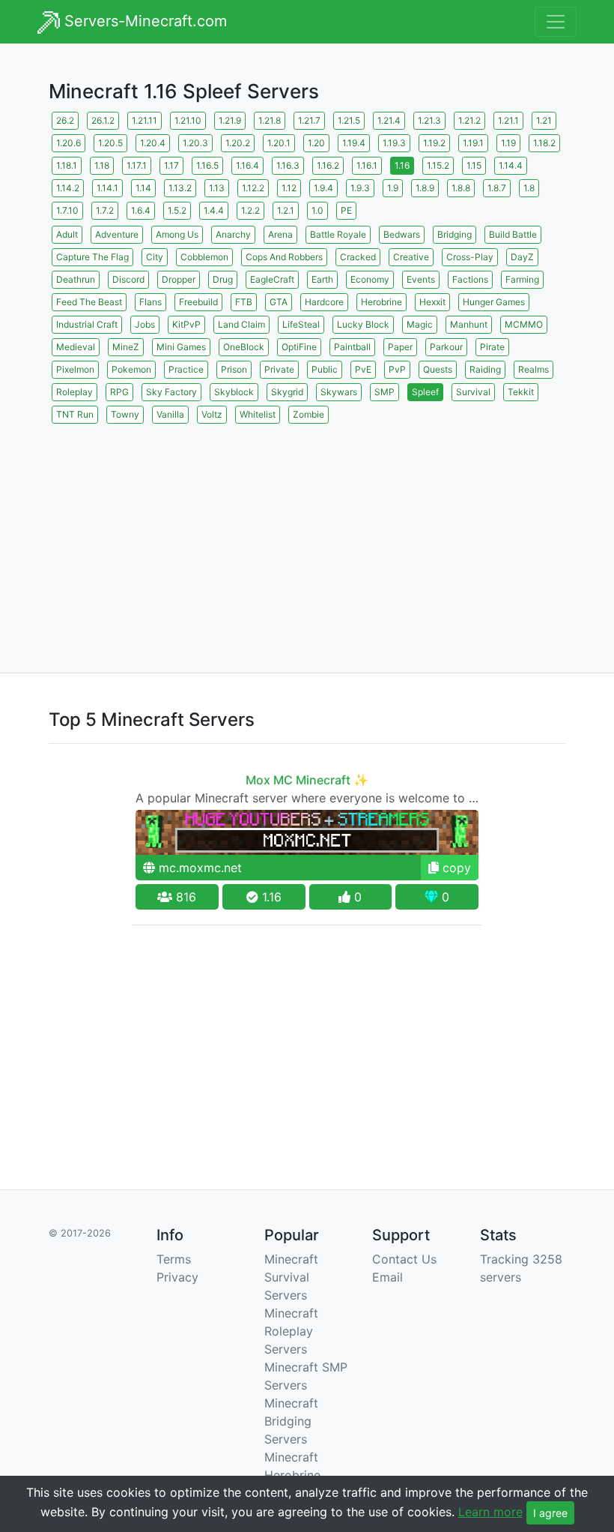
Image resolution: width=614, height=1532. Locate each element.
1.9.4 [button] (323, 187)
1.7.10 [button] (67, 210)
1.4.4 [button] (214, 210)
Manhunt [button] (468, 324)
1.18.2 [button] (544, 142)
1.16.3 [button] (288, 165)
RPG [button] (119, 391)
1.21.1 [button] (508, 120)
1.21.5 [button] (349, 120)
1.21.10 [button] (187, 120)
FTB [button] (243, 301)
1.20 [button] (316, 142)
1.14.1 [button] (107, 187)
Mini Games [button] (181, 346)
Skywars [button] (338, 391)
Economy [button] (369, 279)
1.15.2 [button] (438, 165)
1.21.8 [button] (269, 120)
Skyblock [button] (234, 391)
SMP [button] (384, 391)
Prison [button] (234, 369)
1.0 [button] (317, 210)
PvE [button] (363, 369)
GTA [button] (279, 301)
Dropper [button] (178, 279)
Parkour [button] (446, 346)
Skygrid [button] (287, 391)
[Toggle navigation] (556, 22)
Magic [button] (420, 324)
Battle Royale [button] (338, 234)
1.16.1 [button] (366, 165)
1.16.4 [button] (247, 165)
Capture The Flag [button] (92, 256)
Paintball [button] (352, 346)
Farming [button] (522, 279)
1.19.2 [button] (434, 142)
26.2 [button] (65, 120)
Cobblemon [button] (204, 256)
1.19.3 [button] (394, 142)
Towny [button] (125, 414)
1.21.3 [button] (429, 120)
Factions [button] (470, 279)
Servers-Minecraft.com (143, 21)
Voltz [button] (211, 414)
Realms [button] (533, 369)
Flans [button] (150, 301)
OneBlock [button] (243, 346)
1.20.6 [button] (68, 142)
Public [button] (324, 369)
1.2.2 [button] (250, 210)
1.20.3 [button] (195, 142)
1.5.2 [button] (177, 210)
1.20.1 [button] (279, 142)
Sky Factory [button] (171, 391)
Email (387, 1277)
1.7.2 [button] (105, 210)
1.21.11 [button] (144, 120)
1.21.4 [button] (389, 120)
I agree (550, 1513)
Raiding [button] (485, 369)
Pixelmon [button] (75, 369)
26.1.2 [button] (103, 120)
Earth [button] (322, 279)
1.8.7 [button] (496, 187)
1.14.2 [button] (67, 187)
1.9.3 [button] (360, 187)
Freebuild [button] (198, 301)
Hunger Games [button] (494, 301)
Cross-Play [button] (469, 256)
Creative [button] (411, 256)
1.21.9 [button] (230, 120)
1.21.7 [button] (309, 120)
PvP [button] (397, 369)
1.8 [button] (529, 187)
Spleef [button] (425, 391)
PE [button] (346, 210)
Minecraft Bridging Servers (291, 1421)
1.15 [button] (473, 165)
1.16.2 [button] (328, 165)
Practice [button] (186, 369)
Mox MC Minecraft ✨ (307, 779)
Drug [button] (223, 279)
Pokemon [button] (131, 369)
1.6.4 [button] (141, 210)
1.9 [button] (392, 187)
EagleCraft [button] (272, 279)
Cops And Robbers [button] (284, 256)
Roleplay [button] (74, 391)
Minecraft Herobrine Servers (292, 1475)
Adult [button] (67, 234)
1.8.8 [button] (461, 187)
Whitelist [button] (258, 414)
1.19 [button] (508, 142)
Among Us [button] (177, 234)
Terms (173, 1259)
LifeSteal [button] (301, 324)
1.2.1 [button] (285, 210)
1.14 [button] (143, 187)
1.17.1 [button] (137, 165)
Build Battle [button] (513, 234)
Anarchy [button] (233, 234)
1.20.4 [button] (152, 142)
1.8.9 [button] (425, 187)
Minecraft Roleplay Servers (291, 1331)
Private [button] (279, 369)
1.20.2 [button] (237, 142)
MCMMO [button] (524, 324)
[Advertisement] (307, 532)
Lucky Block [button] (363, 324)
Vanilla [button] (170, 414)
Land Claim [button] (241, 324)
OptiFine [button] (299, 346)
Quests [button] (437, 369)
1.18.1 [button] (66, 165)
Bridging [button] (454, 234)
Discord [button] (128, 279)
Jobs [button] (145, 324)
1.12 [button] (289, 187)
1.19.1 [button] (473, 142)
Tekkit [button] (521, 391)
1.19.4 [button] (353, 142)
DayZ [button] (522, 256)
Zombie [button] (308, 414)
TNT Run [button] (75, 414)
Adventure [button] (117, 234)
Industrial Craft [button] (87, 324)
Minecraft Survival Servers (291, 1277)
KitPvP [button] (186, 324)
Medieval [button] (75, 346)
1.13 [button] (217, 187)
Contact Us (404, 1259)
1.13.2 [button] (180, 187)
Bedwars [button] (401, 234)
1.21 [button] (544, 120)
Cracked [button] (358, 256)
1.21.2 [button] (469, 120)
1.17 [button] (171, 165)
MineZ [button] (125, 346)
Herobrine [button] (381, 301)
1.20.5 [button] (110, 142)
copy (455, 867)
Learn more (490, 1511)
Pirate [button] (492, 346)
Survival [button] (473, 391)
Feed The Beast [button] (89, 301)
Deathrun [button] (75, 279)
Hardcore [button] (324, 301)
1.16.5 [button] (207, 165)
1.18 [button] (101, 165)
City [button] (154, 256)
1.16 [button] (402, 165)
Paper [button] (400, 346)
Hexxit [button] (432, 301)
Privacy (177, 1277)
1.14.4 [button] (511, 165)
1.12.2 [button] (253, 187)
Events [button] (421, 279)
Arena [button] (280, 234)
